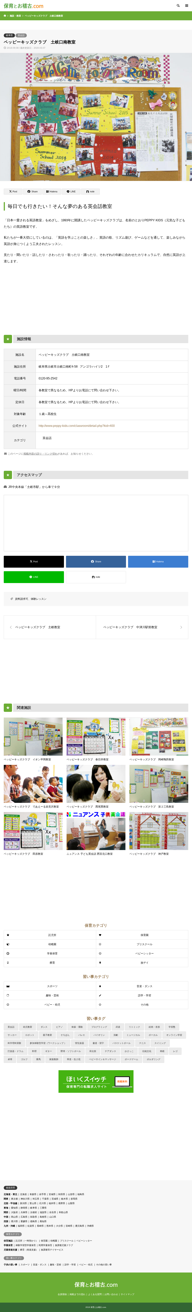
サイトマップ (127, 1294)
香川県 (14, 1221)
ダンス (44, 1027)
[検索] (178, 5)
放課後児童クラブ (64, 1245)
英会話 (21, 35)
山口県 (52, 1217)
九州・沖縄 (9, 1226)
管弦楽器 (79, 1043)
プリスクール (144, 944)
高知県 (43, 1221)
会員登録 (62, 1294)
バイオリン (99, 1035)
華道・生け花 (73, 1059)
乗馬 (38, 1059)
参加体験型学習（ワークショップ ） (48, 1043)
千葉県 (45, 1198)
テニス (142, 1043)
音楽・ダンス (144, 986)
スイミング (160, 1043)
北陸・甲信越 (10, 1203)
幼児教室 (27, 1027)
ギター (48, 1051)
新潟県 (23, 1203)
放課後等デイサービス (52, 1249)
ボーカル (153, 1035)
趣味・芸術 (52, 995)
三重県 (43, 1208)
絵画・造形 (154, 1027)
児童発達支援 (10, 1249)
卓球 (10, 1059)
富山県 (33, 1203)
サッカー (12, 1035)
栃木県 (64, 1198)
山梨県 (71, 1203)
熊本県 (49, 1226)
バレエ (81, 1035)
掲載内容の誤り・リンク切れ (40, 453)
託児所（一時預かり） (27, 1240)
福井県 (52, 1203)
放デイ (144, 962)
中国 (6, 1217)
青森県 (33, 1194)
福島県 (80, 1194)
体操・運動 (77, 1027)
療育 (52, 962)
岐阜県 (9, 35)
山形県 (71, 1194)
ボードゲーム (131, 1059)
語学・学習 (144, 995)
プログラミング (99, 1027)
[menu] (186, 5)
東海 (6, 1208)
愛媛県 (24, 1221)
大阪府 (14, 1212)
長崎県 (40, 1226)
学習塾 (172, 1027)
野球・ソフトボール (71, 1051)
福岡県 (21, 1226)
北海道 (23, 1194)
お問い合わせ (111, 1294)
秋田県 (61, 1194)
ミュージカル (133, 1035)
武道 (118, 1027)
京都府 (33, 1212)
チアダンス (110, 1051)
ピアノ (59, 1027)
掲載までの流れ (77, 1294)
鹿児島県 (79, 1226)
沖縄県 (90, 1226)
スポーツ (52, 986)
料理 (34, 1051)
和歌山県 (63, 1212)
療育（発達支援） (29, 1249)
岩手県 (42, 1194)
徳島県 (33, 1221)
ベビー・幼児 (52, 1004)
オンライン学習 (174, 1035)
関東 (6, 1198)
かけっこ (129, 1051)
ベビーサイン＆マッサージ (102, 1059)
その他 (144, 1004)
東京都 (14, 1198)
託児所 (52, 935)
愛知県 (14, 1208)
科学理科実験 (14, 1043)
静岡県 (24, 1208)
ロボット (29, 1035)
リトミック (134, 1027)
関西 (6, 1212)
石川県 (42, 1203)
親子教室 (47, 1035)
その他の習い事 (104, 1264)
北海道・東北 (10, 1194)
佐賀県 (30, 1226)
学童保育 (52, 953)
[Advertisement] (96, 297)
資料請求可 (21, 598)
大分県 (59, 1226)
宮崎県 (69, 1226)
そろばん (65, 1035)
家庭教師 (53, 1059)
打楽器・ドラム (15, 1051)
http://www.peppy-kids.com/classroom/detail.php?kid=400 (77, 425)
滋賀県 (43, 1212)
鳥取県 (33, 1217)
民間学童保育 (45, 1245)
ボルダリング (153, 1059)
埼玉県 (35, 1198)
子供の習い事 (10, 1264)
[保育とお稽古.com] (23, 5)
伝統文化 (146, 1051)
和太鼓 (92, 1051)
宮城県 (52, 1194)
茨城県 (55, 1198)
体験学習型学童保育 (26, 1245)
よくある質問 (95, 1294)
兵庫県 (24, 1212)
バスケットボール (121, 1043)
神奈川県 (25, 1198)
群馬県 (74, 1198)
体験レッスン (38, 598)
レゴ (175, 1051)
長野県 (61, 1203)
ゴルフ (24, 1059)
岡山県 (14, 1217)
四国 (6, 1221)
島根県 (43, 1217)
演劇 (115, 1035)
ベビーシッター (144, 953)
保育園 (144, 935)
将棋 (162, 1051)
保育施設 (8, 1240)
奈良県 (52, 1212)
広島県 (24, 1217)
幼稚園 (52, 944)
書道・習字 (98, 1043)
